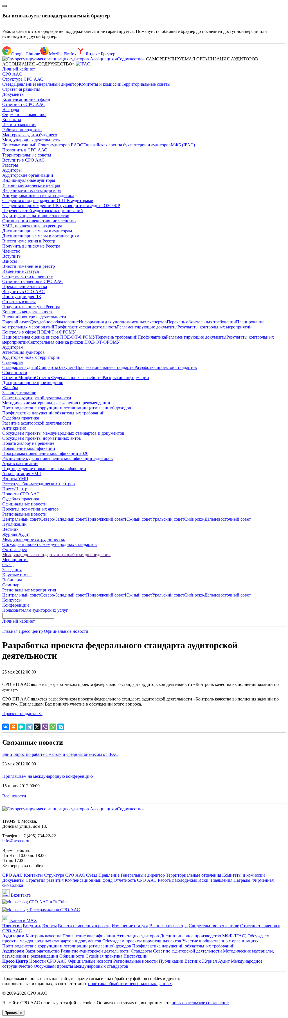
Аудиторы (12, 170)
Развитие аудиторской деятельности (36, 423)
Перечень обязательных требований (201, 321)
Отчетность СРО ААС (23, 104)
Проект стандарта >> (22, 713)
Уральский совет (168, 519)
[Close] (4, 6)
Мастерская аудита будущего (29, 134)
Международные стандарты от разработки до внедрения (56, 554)
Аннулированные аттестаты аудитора (38, 195)
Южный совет (138, 519)
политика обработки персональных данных (130, 983)
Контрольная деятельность (27, 311)
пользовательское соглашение (200, 1002)
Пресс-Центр (14, 488)
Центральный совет (21, 519)
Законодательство (19, 392)
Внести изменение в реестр (28, 266)
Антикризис (14, 428)
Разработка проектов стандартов (165, 367)
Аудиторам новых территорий (31, 357)
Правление (24, 84)
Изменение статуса (20, 271)
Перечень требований (117, 337)
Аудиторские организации (27, 175)
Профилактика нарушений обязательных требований (53, 413)
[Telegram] (29, 727)
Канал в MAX (23, 920)
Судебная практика (20, 418)
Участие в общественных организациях (220, 940)
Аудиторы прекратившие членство (35, 215)
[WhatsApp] (53, 727)
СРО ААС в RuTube (48, 901)
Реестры (10, 165)
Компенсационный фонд (26, 99)
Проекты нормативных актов (30, 509)
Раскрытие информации (126, 377)
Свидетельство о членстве (27, 276)
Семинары (12, 584)
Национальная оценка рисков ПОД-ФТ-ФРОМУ (49, 337)
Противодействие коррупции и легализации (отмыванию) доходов (66, 407)
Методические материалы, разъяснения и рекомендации (56, 402)
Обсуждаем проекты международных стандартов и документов (63, 433)
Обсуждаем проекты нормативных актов (41, 438)
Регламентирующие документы (147, 327)
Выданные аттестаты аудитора (31, 190)
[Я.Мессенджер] (21, 727)
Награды (10, 109)
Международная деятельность (31, 139)
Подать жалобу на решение (28, 443)
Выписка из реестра (168, 925)
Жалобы (10, 387)
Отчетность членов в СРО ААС (32, 281)
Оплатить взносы (19, 301)
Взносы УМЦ (15, 478)
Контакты (11, 119)
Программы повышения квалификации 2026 (45, 453)
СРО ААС (12, 74)
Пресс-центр (31, 631)
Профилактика (152, 337)
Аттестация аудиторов (23, 352)
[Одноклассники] (13, 727)
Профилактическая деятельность (85, 327)
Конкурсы (12, 600)
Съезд (8, 84)
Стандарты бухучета (56, 367)
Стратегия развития (21, 89)
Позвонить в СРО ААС (24, 150)
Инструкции (135, 956)
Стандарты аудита (19, 367)
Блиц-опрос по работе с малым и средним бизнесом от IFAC (60, 754)
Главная (9, 631)
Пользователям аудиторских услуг (35, 610)
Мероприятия (15, 559)
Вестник (10, 529)
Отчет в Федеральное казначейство (69, 377)
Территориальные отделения (193, 875)
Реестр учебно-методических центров (38, 483)
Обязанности (14, 372)
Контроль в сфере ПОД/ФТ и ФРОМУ (39, 332)
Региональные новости (24, 514)
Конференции (15, 605)
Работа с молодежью (22, 129)
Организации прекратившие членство (39, 220)
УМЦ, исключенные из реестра (32, 225)
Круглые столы (17, 574)
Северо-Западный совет (63, 519)
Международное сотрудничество (33, 539)
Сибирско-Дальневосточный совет (217, 519)
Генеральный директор (57, 84)
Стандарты (12, 362)
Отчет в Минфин (18, 377)
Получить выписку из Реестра (31, 246)
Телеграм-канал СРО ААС (54, 909)
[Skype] (60, 727)
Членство (11, 251)
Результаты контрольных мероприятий (214, 327)
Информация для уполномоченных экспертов (123, 321)
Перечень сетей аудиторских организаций (42, 210)
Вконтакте (20, 895)
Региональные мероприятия (29, 590)
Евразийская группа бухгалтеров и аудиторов (127, 144)
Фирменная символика (24, 114)
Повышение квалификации (28, 448)
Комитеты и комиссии (100, 84)
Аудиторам (12, 347)
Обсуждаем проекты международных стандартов (49, 544)
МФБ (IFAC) (183, 144)
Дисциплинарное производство (32, 382)
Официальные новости (24, 504)
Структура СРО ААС (22, 79)
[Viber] (45, 727)
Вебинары (12, 579)
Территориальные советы (146, 84)
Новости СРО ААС (21, 493)
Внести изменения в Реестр (28, 241)
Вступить (11, 256)
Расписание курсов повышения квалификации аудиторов (57, 458)
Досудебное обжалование (54, 321)
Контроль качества (43, 935)
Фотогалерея (14, 549)
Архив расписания (20, 463)
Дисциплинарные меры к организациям (40, 235)
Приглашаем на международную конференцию (47, 776)
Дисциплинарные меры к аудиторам (37, 230)
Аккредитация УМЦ (22, 473)
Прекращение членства (24, 286)
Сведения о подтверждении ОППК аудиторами (47, 200)
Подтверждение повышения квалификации (44, 468)
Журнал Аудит (16, 534)
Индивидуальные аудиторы (28, 180)
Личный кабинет (18, 69)
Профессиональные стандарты (105, 367)
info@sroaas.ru (15, 840)
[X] (37, 727)
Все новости (14, 795)
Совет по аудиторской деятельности (36, 397)
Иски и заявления (19, 124)
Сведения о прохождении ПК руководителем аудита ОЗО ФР (61, 205)
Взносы (9, 261)
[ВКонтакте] (5, 727)
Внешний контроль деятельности (34, 316)
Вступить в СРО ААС (23, 160)
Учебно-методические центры (31, 185)
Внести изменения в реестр (84, 925)
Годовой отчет (16, 321)
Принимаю (13, 1013)
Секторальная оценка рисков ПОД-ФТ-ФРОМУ (74, 342)
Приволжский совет (105, 519)
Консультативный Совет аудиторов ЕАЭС (42, 144)
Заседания (12, 569)
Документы (13, 94)
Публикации (14, 524)
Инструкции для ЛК (21, 296)
